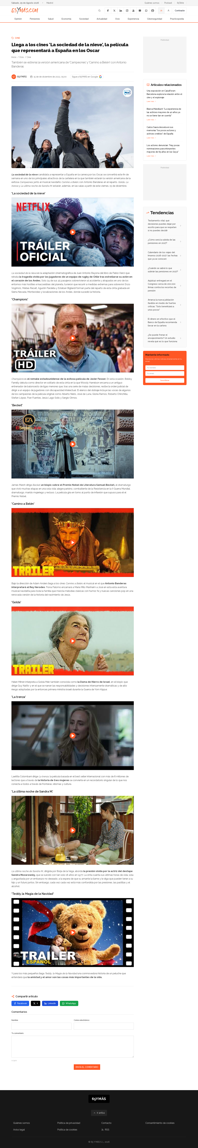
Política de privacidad (68, 1123)
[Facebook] (108, 10)
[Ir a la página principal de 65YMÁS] (24, 10)
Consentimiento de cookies (160, 1123)
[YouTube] (133, 10)
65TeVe (180, 3)
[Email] (140, 10)
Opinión (18, 19)
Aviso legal (19, 1129)
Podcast (168, 3)
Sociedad (84, 19)
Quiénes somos (152, 3)
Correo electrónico (81, 1020)
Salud (50, 19)
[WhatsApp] (146, 10)
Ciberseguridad (154, 19)
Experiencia (133, 19)
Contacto (106, 1123)
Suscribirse (164, 380)
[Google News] (152, 10)
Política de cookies (67, 1129)
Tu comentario (17, 1033)
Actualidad (102, 19)
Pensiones (35, 19)
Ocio (117, 19)
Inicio (13, 57)
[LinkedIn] (120, 10)
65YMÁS (22, 76)
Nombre (14, 1020)
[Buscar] (99, 10)
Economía (66, 19)
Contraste (180, 10)
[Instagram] (127, 10)
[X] (114, 10)
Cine (17, 38)
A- (161, 10)
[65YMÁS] (13, 76)
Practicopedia (177, 19)
